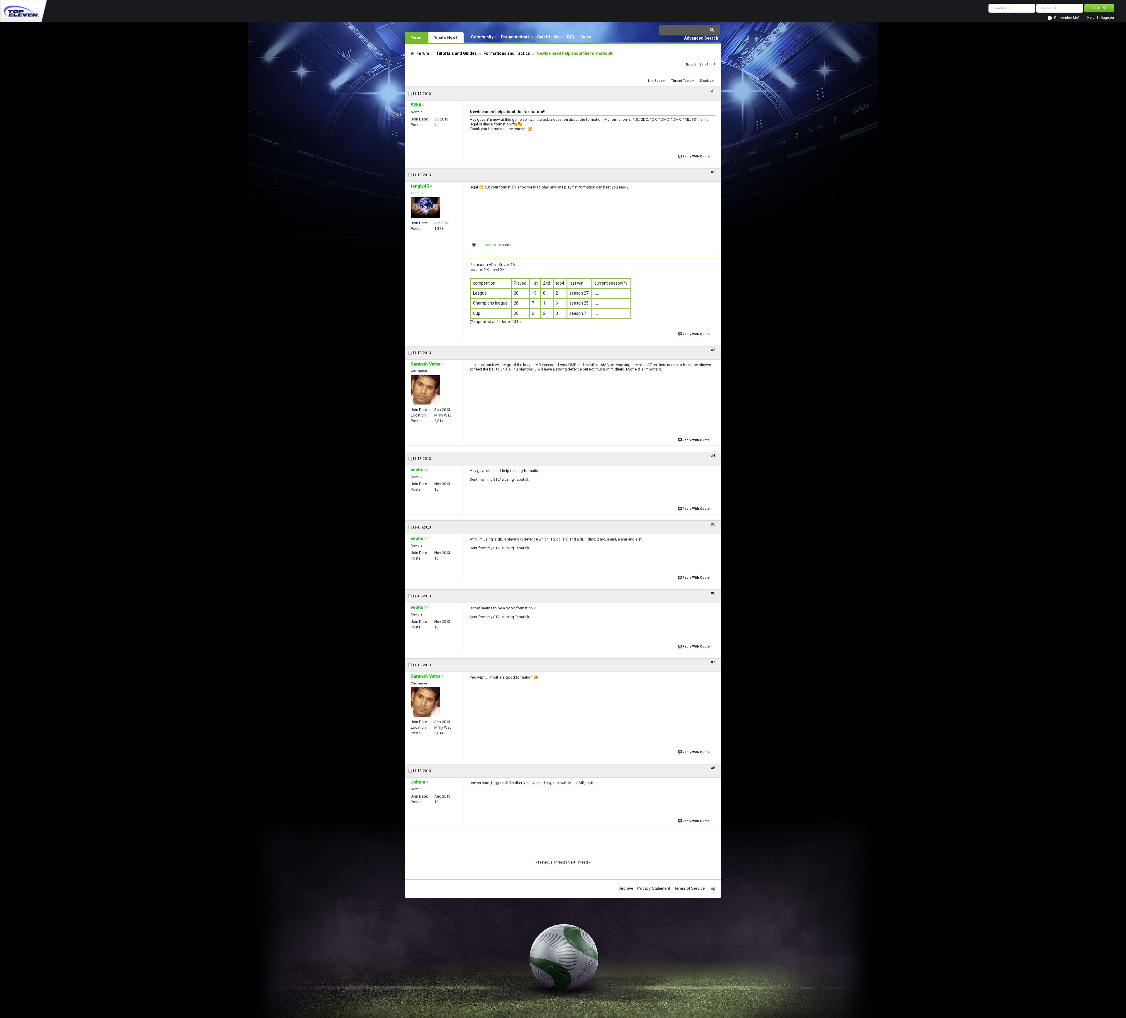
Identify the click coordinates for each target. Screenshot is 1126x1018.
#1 (713, 91)
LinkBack (655, 81)
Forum (417, 37)
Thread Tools (681, 81)
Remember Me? (1066, 18)
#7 (713, 662)
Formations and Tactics (507, 53)
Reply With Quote (696, 156)
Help (1090, 17)
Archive (626, 888)
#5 (713, 524)
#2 (713, 172)
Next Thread (578, 862)
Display (705, 81)
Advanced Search (701, 38)
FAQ (570, 37)
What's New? (446, 37)
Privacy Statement (653, 888)
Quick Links (548, 37)
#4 (713, 456)
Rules (585, 37)
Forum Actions (515, 37)
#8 (713, 768)
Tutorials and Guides (456, 53)
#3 (713, 350)
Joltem (490, 245)
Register (1107, 17)
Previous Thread (551, 862)
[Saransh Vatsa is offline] (425, 390)
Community (482, 37)
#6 (713, 593)
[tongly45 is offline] (425, 207)
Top (712, 888)
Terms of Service (689, 888)
